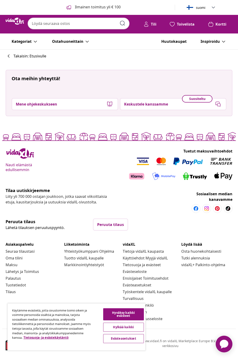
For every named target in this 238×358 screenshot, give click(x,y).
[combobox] (78, 23)
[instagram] (206, 208)
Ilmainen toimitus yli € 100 (97, 7)
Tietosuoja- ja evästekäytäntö (46, 337)
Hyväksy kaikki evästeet (123, 314)
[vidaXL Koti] (15, 21)
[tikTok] (228, 208)
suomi (200, 7)
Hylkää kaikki (123, 327)
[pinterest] (217, 208)
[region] (76, 327)
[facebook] (196, 208)
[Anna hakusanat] (122, 23)
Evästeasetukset (137, 285)
